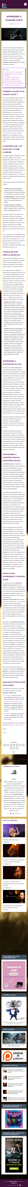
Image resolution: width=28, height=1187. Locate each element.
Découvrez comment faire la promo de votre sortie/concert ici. (14, 1045)
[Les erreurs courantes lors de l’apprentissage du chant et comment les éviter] (14, 872)
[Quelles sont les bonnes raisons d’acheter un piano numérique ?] (5, 1099)
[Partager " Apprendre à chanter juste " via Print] (17, 748)
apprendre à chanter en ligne (15, 725)
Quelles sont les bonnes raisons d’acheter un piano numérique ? (16, 1098)
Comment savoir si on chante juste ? (14, 72)
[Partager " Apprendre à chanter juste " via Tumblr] (14, 745)
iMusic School (7, 695)
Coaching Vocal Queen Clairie (11, 701)
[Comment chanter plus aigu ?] (14, 830)
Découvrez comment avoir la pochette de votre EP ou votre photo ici (14, 1023)
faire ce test (21, 238)
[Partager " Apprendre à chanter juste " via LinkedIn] (20, 745)
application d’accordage (10, 133)
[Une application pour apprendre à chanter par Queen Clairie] (14, 896)
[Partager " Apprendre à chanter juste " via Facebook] (4, 745)
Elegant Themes (13, 1181)
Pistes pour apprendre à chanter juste (14, 83)
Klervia (14, 779)
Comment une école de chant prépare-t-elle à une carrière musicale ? (15, 1085)
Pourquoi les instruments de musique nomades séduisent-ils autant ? (16, 1071)
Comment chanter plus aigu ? (11, 839)
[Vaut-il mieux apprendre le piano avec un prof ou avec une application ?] (5, 1077)
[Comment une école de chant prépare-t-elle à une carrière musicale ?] (14, 850)
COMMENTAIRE (5, 931)
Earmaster (6, 713)
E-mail (12, 945)
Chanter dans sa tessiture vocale (13, 81)
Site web (21, 945)
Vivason (5, 732)
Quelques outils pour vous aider (12, 85)
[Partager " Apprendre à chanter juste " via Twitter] (7, 745)
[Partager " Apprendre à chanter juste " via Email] (14, 748)
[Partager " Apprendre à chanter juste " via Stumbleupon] (10, 748)
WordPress (14, 1183)
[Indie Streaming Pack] (14, 1119)
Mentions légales (11, 1185)
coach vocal (20, 601)
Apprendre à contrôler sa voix (12, 79)
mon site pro (15, 806)
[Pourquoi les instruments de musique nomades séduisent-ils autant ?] (5, 1070)
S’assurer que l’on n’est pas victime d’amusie (13, 74)
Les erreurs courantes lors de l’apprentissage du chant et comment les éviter (13, 883)
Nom (2, 945)
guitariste (16, 562)
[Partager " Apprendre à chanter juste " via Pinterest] (17, 745)
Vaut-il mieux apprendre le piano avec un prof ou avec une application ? (16, 1078)
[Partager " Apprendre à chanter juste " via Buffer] (23, 745)
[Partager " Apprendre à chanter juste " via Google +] (10, 745)
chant (11, 23)
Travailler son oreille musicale (12, 77)
